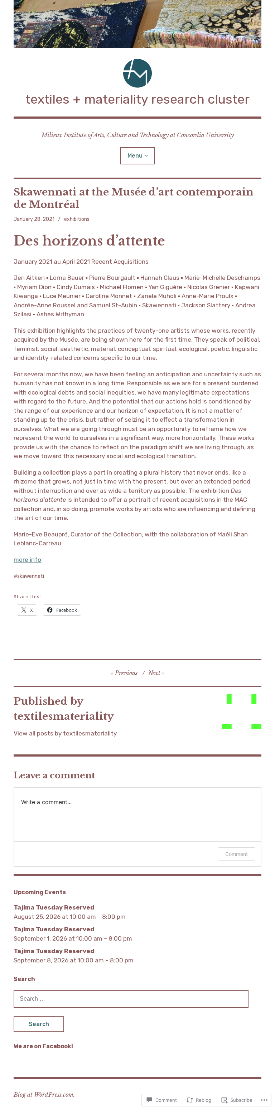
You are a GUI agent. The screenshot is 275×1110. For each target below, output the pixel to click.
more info (27, 559)
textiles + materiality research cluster (137, 99)
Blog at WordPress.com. (44, 1094)
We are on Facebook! (43, 1046)
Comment (236, 854)
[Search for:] (131, 998)
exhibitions (77, 219)
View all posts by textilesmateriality (65, 733)
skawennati (30, 576)
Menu (135, 155)
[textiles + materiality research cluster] (137, 24)
